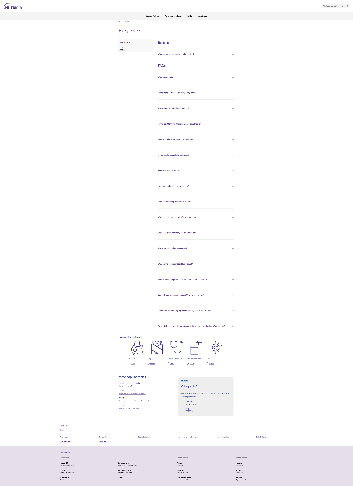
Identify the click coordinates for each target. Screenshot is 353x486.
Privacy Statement (65, 437)
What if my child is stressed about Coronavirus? (132, 393)
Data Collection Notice (144, 437)
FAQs (189, 16)
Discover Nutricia (152, 16)
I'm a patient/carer (65, 441)
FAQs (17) (122, 49)
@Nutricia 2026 (103, 441)
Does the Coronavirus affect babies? (129, 408)
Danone (62, 430)
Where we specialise (173, 16)
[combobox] (335, 6)
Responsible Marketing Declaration (187, 437)
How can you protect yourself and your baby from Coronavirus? (137, 401)
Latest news (202, 16)
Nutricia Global (64, 425)
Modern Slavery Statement (224, 437)
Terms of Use (103, 437)
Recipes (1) (122, 47)
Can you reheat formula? (126, 386)
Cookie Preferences (261, 437)
